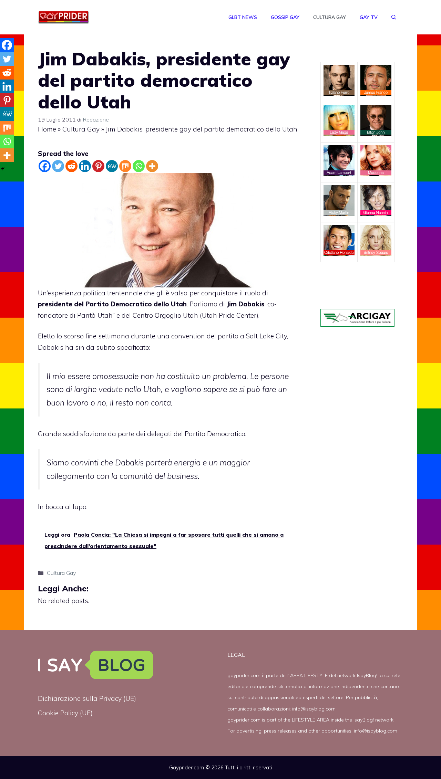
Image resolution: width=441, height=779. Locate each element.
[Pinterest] (98, 166)
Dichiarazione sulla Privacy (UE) (87, 698)
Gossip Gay (285, 17)
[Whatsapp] (139, 166)
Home (47, 129)
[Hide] (3, 168)
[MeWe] (112, 166)
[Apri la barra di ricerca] (393, 17)
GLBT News (242, 17)
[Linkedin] (85, 166)
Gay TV (369, 17)
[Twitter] (58, 166)
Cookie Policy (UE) (65, 713)
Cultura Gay (329, 17)
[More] (152, 166)
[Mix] (125, 166)
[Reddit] (71, 166)
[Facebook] (45, 166)
